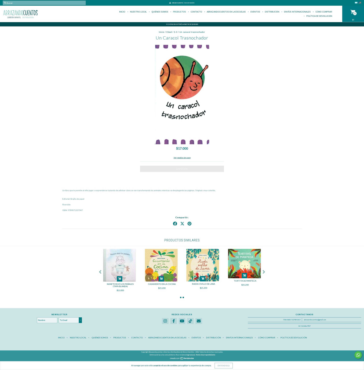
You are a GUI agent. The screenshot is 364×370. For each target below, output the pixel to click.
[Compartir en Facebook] (175, 224)
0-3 (175, 32)
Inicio (122, 12)
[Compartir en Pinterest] (189, 224)
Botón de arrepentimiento (205, 355)
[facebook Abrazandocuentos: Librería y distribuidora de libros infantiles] (173, 321)
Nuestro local (138, 12)
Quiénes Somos (159, 12)
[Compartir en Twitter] (182, 224)
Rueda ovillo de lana (203, 284)
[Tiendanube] (182, 359)
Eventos (255, 12)
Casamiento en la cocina (162, 284)
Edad (169, 32)
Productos (179, 12)
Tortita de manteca (245, 281)
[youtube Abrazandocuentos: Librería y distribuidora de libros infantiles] (182, 321)
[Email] (199, 321)
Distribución (271, 12)
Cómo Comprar (323, 12)
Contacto (196, 12)
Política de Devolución (319, 16)
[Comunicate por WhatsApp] (358, 355)
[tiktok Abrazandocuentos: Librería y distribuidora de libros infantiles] (190, 321)
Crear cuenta (177, 3)
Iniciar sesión (189, 3)
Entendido (224, 365)
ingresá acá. (190, 355)
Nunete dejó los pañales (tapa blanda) (120, 285)
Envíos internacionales (297, 12)
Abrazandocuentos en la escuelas (226, 12)
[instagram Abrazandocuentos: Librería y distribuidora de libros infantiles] (165, 321)
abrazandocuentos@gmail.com (315, 320)
